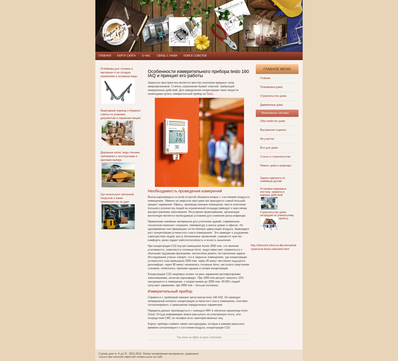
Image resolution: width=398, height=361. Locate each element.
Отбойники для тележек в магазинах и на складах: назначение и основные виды (119, 72)
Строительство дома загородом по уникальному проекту (277, 215)
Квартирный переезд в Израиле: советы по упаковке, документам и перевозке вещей (121, 114)
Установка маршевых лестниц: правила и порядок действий (273, 191)
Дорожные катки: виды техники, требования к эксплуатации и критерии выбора (120, 156)
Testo (209, 93)
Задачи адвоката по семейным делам (272, 179)
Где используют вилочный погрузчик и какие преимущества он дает (117, 198)
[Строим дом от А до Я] (140, 18)
